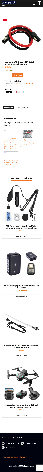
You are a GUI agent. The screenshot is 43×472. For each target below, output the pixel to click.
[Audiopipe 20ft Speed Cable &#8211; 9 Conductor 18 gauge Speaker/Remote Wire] (27, 134)
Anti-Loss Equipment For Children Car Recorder (21, 287)
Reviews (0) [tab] (23, 107)
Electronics (9, 86)
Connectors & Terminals (23, 83)
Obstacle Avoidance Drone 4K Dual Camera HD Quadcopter (21, 406)
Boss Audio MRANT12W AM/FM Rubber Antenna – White (21, 346)
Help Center (10, 447)
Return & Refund (12, 443)
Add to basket (17, 75)
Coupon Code (30, 443)
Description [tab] (9, 107)
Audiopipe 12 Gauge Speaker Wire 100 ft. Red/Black (11, 163)
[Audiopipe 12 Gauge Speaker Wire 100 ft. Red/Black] (11, 155)
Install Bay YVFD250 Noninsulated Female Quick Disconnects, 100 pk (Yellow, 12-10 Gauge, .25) (11, 144)
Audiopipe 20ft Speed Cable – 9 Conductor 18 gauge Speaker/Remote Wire (27, 143)
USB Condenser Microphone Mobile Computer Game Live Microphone (22, 227)
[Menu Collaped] (34, 4)
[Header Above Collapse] (39, 3)
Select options (21, 296)
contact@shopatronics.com (15, 457)
